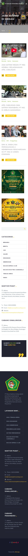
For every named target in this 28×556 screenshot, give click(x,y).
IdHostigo (17, 552)
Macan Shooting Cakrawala (13, 269)
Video (5, 277)
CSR (7, 141)
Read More (10, 75)
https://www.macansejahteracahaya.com (12, 312)
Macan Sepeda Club (10, 266)
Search (24, 228)
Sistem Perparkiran (13, 433)
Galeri (5, 254)
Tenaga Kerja (13, 141)
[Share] (16, 542)
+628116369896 (12, 305)
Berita (9, 61)
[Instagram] (12, 542)
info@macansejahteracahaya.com (16, 308)
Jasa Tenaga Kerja (13, 417)
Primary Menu (26, 4)
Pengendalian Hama (13, 429)
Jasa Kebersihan (12, 425)
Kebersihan (7, 262)
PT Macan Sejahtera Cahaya (14, 3)
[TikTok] (18, 542)
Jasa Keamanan (11, 421)
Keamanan (15, 61)
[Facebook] (10, 542)
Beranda (4, 61)
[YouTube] (14, 542)
